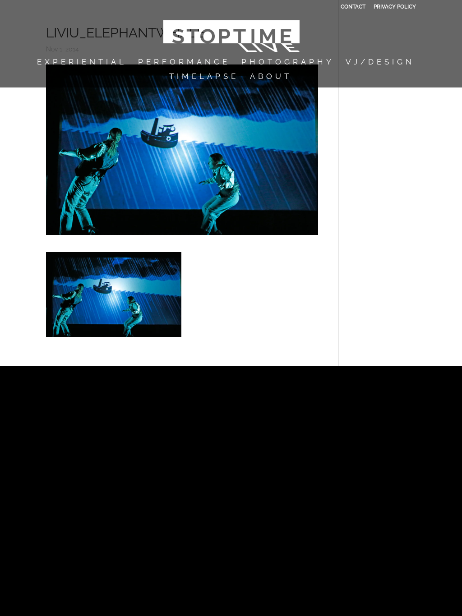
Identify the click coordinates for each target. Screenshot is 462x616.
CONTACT (353, 7)
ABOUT (271, 77)
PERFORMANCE (184, 62)
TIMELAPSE (204, 77)
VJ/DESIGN (380, 62)
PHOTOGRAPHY (287, 62)
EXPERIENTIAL (82, 62)
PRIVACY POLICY (395, 7)
